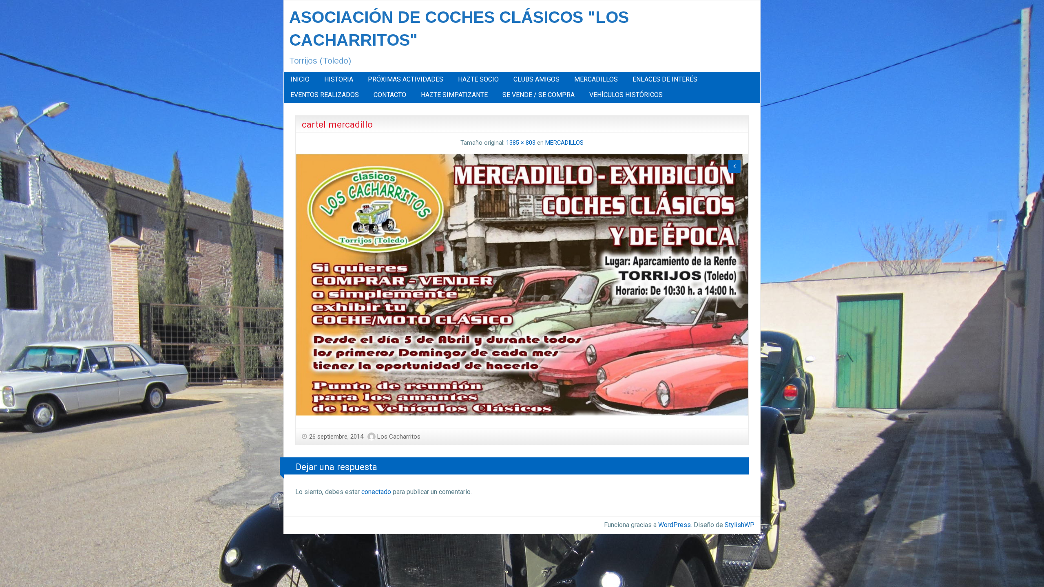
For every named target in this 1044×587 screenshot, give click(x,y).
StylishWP (739, 525)
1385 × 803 (520, 142)
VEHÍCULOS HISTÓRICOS (626, 95)
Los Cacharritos (398, 436)
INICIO (300, 79)
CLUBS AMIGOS (536, 79)
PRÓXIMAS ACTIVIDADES (405, 79)
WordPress (674, 525)
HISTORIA (338, 79)
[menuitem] (300, 79)
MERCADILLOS (596, 79)
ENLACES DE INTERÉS (665, 79)
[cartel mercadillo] (522, 284)
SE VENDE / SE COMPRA (538, 95)
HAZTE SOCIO (478, 79)
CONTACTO (390, 95)
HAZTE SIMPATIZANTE (454, 95)
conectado (376, 492)
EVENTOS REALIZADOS (324, 95)
